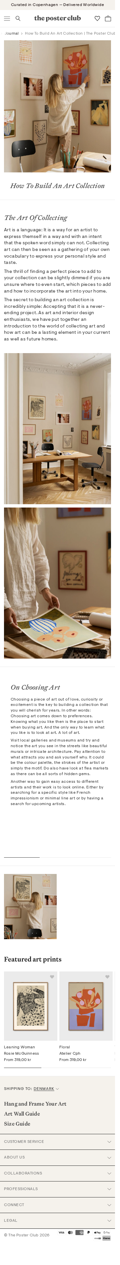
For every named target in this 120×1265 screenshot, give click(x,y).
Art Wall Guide (22, 1113)
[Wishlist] (97, 18)
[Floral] (86, 1006)
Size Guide (17, 1123)
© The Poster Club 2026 (26, 1235)
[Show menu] (7, 18)
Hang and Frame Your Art (35, 1103)
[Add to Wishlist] (52, 976)
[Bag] (108, 18)
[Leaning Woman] (30, 1006)
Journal (12, 34)
